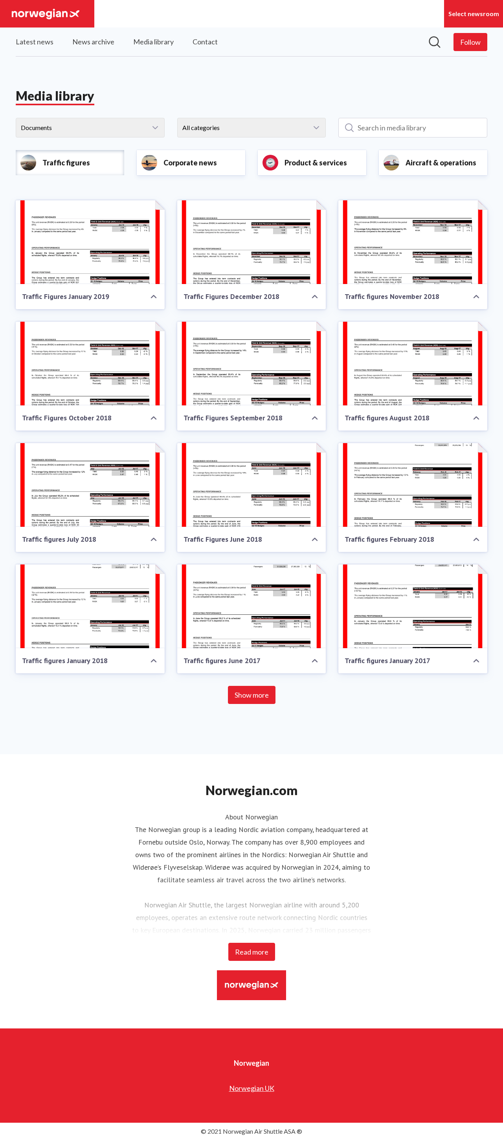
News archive (93, 41)
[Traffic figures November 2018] (412, 242)
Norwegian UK (251, 1088)
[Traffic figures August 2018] (412, 363)
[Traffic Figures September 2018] (251, 363)
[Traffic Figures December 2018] (251, 242)
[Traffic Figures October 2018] (90, 363)
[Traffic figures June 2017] (251, 606)
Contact (205, 41)
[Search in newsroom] (434, 42)
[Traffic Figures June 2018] (251, 485)
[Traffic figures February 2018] (412, 485)
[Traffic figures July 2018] (90, 485)
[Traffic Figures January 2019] (90, 242)
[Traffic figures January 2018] (90, 606)
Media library (153, 41)
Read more (251, 952)
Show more (252, 695)
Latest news (34, 41)
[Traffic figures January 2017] (412, 606)
